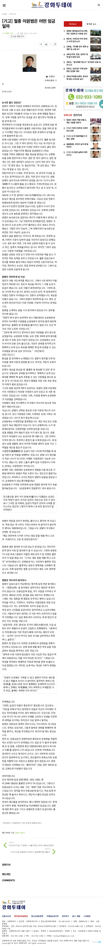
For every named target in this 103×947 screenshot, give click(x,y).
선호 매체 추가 (18, 36)
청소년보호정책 (37, 916)
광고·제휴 (76, 916)
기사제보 (87, 916)
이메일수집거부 (53, 916)
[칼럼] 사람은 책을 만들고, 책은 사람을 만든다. (76, 121)
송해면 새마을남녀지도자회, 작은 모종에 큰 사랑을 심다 (77, 32)
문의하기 (65, 916)
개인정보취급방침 (21, 916)
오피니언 (12, 14)
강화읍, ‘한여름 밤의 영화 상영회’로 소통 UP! (77, 47)
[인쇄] (46, 44)
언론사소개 (6, 916)
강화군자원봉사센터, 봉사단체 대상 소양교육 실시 (77, 77)
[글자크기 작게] (51, 44)
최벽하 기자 (9, 33)
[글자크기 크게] (55, 44)
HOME (4, 14)
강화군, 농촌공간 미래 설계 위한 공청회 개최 (76, 70)
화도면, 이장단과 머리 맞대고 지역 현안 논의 (76, 40)
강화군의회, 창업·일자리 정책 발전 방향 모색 (77, 55)
